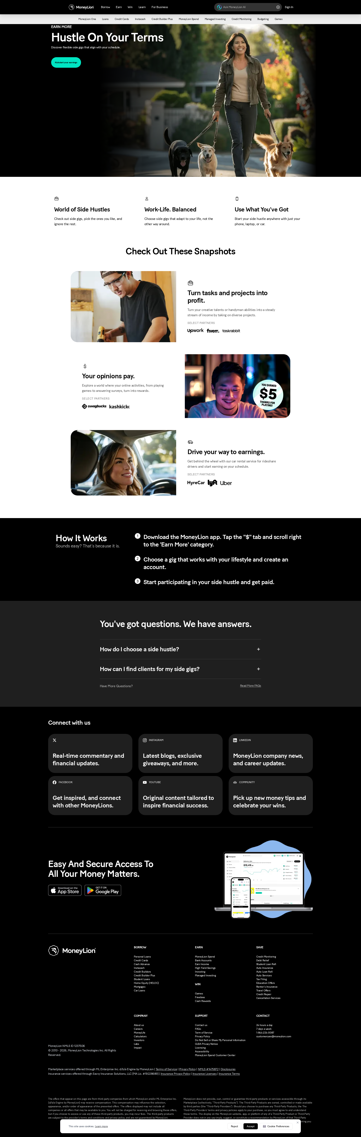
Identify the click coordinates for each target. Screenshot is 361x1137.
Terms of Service (166, 1069)
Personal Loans (142, 956)
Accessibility (202, 1051)
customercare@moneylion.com (273, 1036)
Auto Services (264, 975)
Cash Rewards (203, 1001)
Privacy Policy (202, 1036)
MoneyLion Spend (205, 956)
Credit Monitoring (266, 956)
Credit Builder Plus (144, 975)
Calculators (140, 1036)
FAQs (198, 1029)
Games (199, 993)
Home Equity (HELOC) (146, 983)
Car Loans (139, 990)
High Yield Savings (205, 968)
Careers (138, 1029)
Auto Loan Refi (264, 971)
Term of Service (203, 1032)
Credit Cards (141, 960)
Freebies (200, 997)
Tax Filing (261, 979)
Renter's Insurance (266, 986)
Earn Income (202, 964)
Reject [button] (234, 1126)
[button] (276, 1126)
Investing (200, 971)
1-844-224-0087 (265, 1032)
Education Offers (265, 983)
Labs (136, 1044)
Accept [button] (250, 1126)
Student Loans (142, 979)
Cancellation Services (268, 998)
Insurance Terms (229, 1073)
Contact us (201, 1025)
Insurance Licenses (205, 1073)
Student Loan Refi (266, 964)
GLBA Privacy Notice (206, 1044)
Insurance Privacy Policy (175, 1073)
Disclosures (228, 1069)
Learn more (101, 1126)
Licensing (200, 1047)
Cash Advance (142, 964)
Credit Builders (142, 971)
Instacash (139, 968)
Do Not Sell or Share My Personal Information (220, 1040)
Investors (139, 1040)
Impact (137, 1047)
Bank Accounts (203, 960)
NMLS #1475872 (208, 1069)
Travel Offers (263, 990)
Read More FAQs (250, 685)
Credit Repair (263, 994)
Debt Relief (262, 960)
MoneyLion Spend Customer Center (215, 1055)
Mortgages (139, 986)
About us (139, 1025)
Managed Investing (205, 975)
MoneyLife (139, 1032)
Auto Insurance (264, 968)
